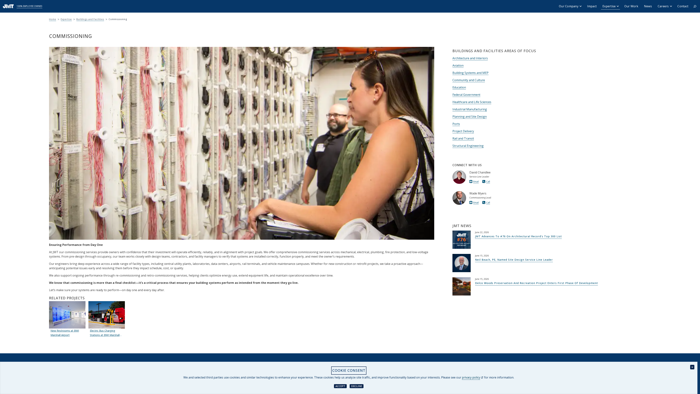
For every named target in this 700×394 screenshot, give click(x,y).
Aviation (458, 65)
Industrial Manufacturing (469, 109)
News (648, 6)
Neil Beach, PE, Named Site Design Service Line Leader (514, 259)
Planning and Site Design (469, 117)
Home (52, 19)
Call (488, 181)
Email (476, 181)
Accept (341, 386)
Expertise (609, 6)
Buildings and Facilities (90, 19)
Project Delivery (463, 131)
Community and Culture (468, 80)
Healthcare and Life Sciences (471, 102)
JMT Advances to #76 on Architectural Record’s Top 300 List (518, 236)
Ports (456, 124)
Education (459, 87)
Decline (357, 386)
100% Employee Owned (29, 6)
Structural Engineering (468, 146)
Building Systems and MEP (470, 73)
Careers (663, 6)
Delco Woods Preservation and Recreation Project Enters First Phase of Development (536, 283)
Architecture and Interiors (470, 58)
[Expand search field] (695, 6)
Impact (592, 6)
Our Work (631, 6)
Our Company (568, 6)
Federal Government (466, 95)
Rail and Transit (463, 138)
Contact (682, 6)
